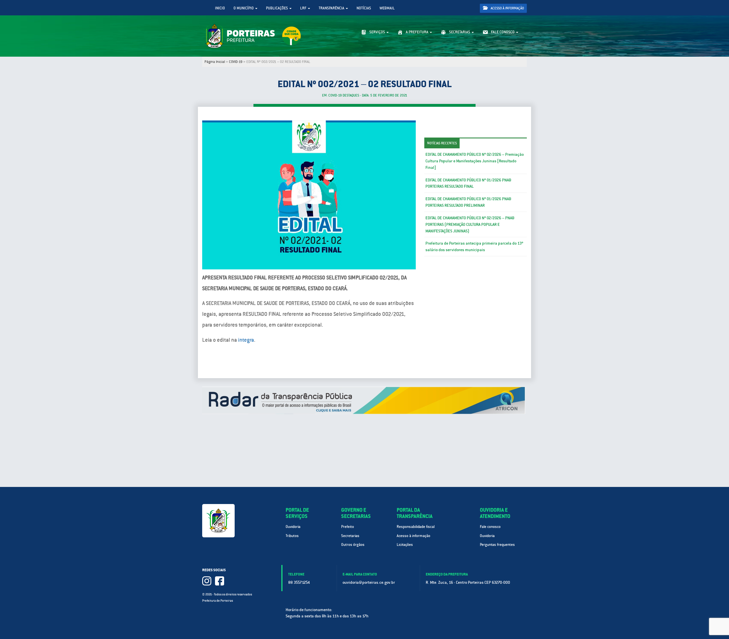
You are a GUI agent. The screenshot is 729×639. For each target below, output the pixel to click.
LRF (303, 8)
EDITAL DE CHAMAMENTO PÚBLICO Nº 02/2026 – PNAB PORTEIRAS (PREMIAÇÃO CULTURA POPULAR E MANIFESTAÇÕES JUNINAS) (469, 224)
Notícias (364, 8)
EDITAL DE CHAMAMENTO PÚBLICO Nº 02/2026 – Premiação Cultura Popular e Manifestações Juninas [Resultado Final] (474, 161)
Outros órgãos (352, 544)
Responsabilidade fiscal (416, 526)
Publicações (277, 8)
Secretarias (350, 535)
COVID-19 (235, 62)
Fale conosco (490, 526)
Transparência (332, 8)
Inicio (220, 8)
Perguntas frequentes (497, 544)
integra (246, 340)
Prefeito (347, 526)
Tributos (292, 535)
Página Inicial (214, 62)
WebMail (387, 8)
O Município (244, 8)
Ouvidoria (293, 526)
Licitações (405, 544)
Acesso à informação (507, 8)
